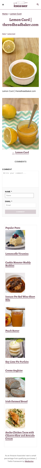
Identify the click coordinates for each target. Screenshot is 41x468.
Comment (7, 169)
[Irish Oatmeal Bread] (20, 387)
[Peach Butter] (20, 317)
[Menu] (3, 4)
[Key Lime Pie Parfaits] (20, 348)
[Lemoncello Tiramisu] (20, 240)
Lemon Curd (15, 14)
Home (5, 14)
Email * (8, 201)
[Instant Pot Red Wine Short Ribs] (20, 283)
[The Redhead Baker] (20, 4)
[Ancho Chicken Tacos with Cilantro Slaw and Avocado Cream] (20, 418)
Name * (8, 192)
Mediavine (29, 461)
